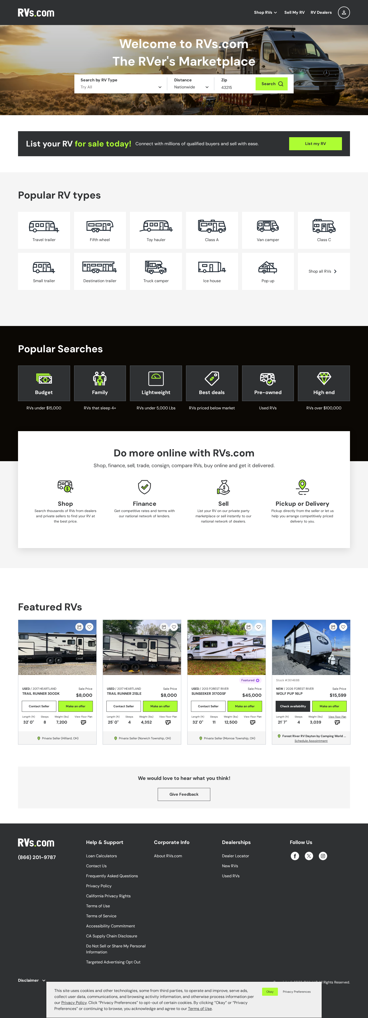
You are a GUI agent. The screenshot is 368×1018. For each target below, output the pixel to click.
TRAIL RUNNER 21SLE (124, 693)
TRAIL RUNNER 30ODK (41, 693)
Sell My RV (294, 12)
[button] (296, 992)
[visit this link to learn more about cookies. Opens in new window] (214, 1009)
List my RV (315, 143)
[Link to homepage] (39, 13)
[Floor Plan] (337, 722)
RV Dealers (321, 12)
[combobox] (344, 13)
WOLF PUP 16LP (289, 693)
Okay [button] (270, 992)
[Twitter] (309, 856)
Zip (224, 80)
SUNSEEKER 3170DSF (209, 693)
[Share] (79, 627)
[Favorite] (89, 627)
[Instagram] (323, 856)
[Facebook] (295, 856)
